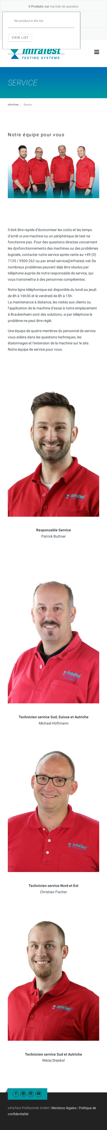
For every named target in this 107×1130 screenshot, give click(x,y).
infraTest (13, 104)
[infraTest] (36, 52)
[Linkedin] (23, 1094)
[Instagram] (31, 1094)
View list (20, 37)
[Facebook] (16, 1094)
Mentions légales (64, 1108)
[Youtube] (39, 1094)
